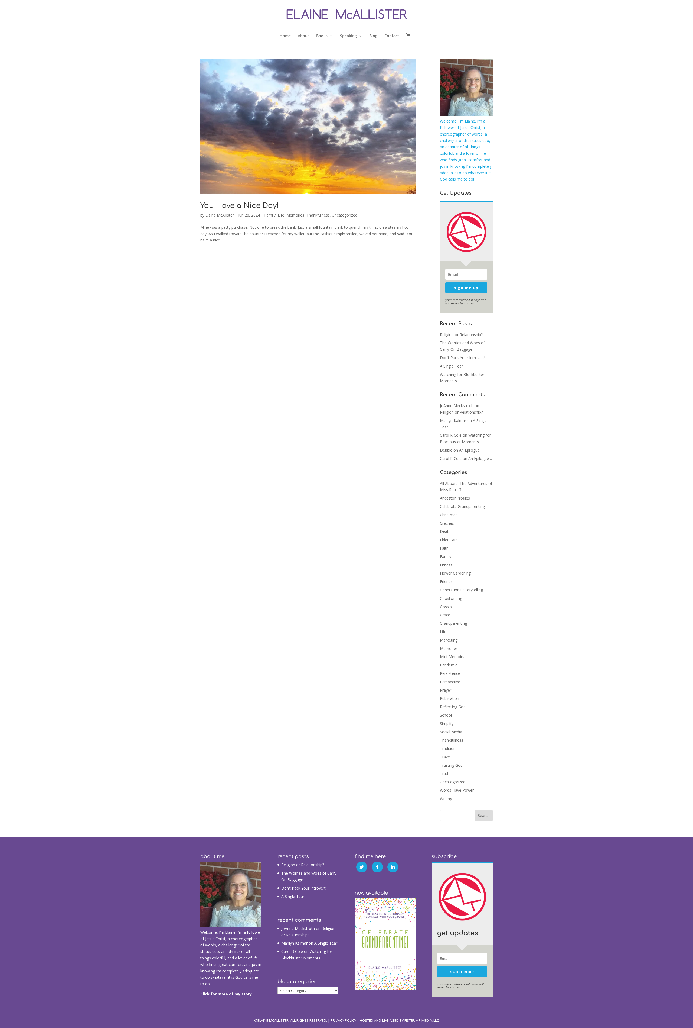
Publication (449, 698)
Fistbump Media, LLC (421, 1020)
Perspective (450, 681)
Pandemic (448, 665)
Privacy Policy (343, 1020)
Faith (444, 548)
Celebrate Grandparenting (462, 506)
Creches (447, 523)
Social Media (451, 731)
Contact (391, 36)
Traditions (448, 748)
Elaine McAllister (219, 215)
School (446, 715)
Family (270, 215)
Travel (445, 756)
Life (281, 215)
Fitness (446, 565)
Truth (444, 773)
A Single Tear (451, 366)
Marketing (448, 640)
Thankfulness (318, 215)
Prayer (445, 690)
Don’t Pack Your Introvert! (462, 357)
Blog (373, 36)
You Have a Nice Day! (239, 206)
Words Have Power (457, 790)
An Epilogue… (471, 450)
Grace (445, 614)
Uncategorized (344, 215)
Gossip (446, 606)
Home (285, 36)
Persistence (450, 673)
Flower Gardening (455, 573)
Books (322, 36)
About (303, 36)
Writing (446, 798)
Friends (446, 581)
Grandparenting (453, 623)
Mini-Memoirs (452, 656)
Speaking (348, 36)
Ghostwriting (451, 598)
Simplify (446, 723)
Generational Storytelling (461, 589)
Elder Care (449, 539)
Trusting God (451, 765)
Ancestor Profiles (455, 498)
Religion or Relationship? (461, 334)
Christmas (448, 514)
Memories (295, 215)
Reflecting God (453, 706)
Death (445, 531)
